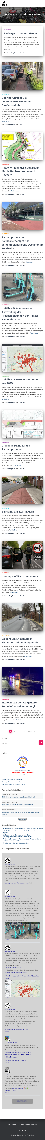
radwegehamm (10, 864)
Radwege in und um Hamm (20, 33)
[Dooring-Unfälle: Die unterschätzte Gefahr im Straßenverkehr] (22, 76)
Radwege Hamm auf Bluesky (11, 782)
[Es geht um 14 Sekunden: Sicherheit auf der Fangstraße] (22, 617)
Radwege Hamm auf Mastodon (12, 779)
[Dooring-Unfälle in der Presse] (22, 555)
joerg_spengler (10, 1074)
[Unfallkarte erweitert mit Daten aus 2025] (22, 358)
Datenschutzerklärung (28, 1125)
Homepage (7, 30)
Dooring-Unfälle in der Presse (20, 576)
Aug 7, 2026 (7, 939)
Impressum (22, 1130)
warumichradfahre (11, 1043)
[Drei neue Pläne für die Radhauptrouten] (22, 424)
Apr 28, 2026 (7, 1031)
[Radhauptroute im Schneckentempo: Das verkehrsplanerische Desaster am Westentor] (22, 216)
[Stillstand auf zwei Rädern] (22, 490)
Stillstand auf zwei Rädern (18, 511)
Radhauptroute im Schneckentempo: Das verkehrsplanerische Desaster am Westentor (17, 836)
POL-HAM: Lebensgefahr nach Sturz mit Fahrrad (18, 797)
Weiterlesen (6, 121)
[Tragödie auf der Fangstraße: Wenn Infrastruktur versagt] (22, 681)
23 (23, 731)
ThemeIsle (30, 1135)
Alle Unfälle (22, 819)
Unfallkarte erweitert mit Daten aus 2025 (16, 843)
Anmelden (23, 775)
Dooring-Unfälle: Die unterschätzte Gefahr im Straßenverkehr (16, 101)
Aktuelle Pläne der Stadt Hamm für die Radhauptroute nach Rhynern (21, 171)
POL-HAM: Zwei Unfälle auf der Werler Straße (17, 804)
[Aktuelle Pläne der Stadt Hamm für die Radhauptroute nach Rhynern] (22, 146)
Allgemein (5, 94)
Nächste (31, 731)
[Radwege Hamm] (5, 3)
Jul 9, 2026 (6, 997)
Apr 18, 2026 (7, 1062)
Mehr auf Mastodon (22, 1101)
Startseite (12, 1125)
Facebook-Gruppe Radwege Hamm (13, 784)
